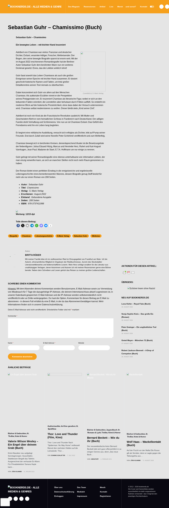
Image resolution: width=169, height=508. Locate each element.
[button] (152, 6)
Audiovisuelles (54, 426)
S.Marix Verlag (63, 236)
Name (10, 343)
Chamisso (26, 236)
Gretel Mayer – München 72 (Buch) (137, 340)
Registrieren (105, 496)
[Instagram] (16, 498)
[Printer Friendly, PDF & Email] (128, 272)
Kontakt (103, 492)
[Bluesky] (27, 498)
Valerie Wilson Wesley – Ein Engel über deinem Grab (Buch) (23, 444)
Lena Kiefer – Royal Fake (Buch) (136, 304)
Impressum (82, 496)
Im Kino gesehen (68, 426)
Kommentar (12, 316)
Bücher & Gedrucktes (17, 433)
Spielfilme (52, 429)
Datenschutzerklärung (52, 304)
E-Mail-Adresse (49, 343)
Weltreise (96, 236)
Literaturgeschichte (44, 236)
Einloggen (59, 496)
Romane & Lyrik (94, 433)
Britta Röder (33, 255)
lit (28, 433)
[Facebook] (161, 6)
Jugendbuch (111, 430)
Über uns (58, 487)
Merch (102, 487)
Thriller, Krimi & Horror (17, 436)
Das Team (81, 487)
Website (81, 343)
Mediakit (81, 492)
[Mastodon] (21, 498)
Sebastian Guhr (80, 236)
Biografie (13, 236)
